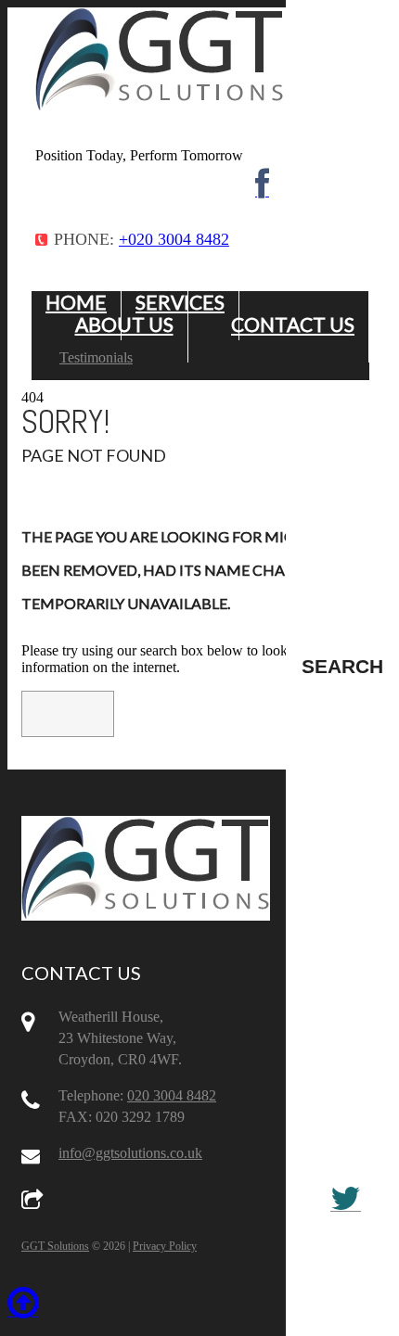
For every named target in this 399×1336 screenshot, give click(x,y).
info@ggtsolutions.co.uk (130, 1153)
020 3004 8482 (171, 1095)
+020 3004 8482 (174, 239)
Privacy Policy (165, 1246)
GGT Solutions (55, 1246)
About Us (124, 324)
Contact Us (292, 324)
